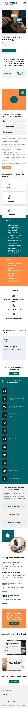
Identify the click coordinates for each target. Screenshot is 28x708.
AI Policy (23, 706)
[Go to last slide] (4, 75)
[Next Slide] (18, 84)
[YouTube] (14, 702)
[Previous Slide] (10, 84)
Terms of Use (12, 706)
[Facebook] (4, 702)
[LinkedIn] (8, 702)
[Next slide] (24, 75)
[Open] (24, 3)
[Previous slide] (19, 357)
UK (4, 695)
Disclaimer (18, 706)
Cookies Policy (5, 706)
